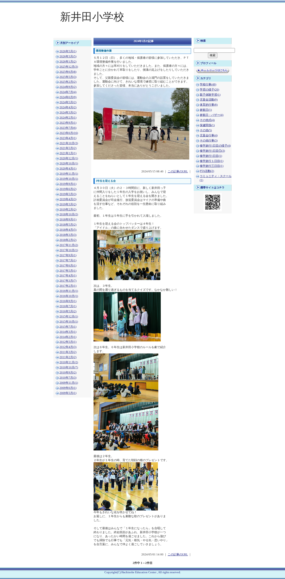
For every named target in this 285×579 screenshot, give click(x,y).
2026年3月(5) (67, 56)
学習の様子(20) (209, 89)
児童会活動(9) (209, 99)
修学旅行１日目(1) (211, 161)
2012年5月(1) (67, 341)
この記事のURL (178, 171)
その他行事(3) (209, 140)
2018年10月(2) (68, 214)
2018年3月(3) (67, 234)
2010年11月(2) (68, 362)
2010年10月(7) (68, 367)
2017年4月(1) (67, 275)
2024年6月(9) (67, 97)
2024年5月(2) (67, 102)
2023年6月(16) (68, 133)
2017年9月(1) (67, 255)
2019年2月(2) (67, 209)
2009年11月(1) (68, 382)
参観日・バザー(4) (211, 115)
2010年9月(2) (67, 372)
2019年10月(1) (68, 178)
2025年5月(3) (67, 77)
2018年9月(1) (67, 219)
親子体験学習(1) (210, 94)
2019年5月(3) (67, 194)
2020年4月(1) (67, 168)
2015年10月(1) (68, 321)
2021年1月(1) (67, 153)
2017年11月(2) (68, 245)
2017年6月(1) (67, 265)
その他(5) (206, 130)
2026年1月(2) (67, 61)
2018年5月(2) (67, 224)
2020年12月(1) (68, 158)
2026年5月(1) (67, 51)
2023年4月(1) (67, 138)
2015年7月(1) (67, 326)
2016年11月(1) (68, 291)
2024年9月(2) (67, 87)
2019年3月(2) (67, 204)
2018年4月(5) (67, 229)
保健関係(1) (207, 125)
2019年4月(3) (67, 199)
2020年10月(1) (68, 163)
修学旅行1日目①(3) (212, 150)
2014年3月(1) (67, 331)
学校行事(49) (208, 84)
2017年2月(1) (67, 285)
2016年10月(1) (68, 296)
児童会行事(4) (209, 135)
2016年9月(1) (67, 301)
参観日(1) (206, 109)
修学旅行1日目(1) (211, 155)
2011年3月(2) (67, 352)
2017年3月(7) (67, 280)
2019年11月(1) (68, 173)
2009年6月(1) (67, 387)
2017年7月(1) (67, 260)
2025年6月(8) (67, 71)
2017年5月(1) (67, 270)
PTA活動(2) (207, 171)
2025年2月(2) (67, 81)
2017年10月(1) (68, 250)
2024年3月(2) (67, 112)
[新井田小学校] (142, 34)
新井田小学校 (92, 17)
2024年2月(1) (67, 117)
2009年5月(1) (67, 393)
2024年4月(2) (67, 107)
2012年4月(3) (67, 347)
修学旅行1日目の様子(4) (215, 145)
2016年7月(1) (67, 306)
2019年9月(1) (67, 184)
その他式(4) (207, 120)
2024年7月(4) (67, 92)
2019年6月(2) (67, 189)
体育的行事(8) (209, 104)
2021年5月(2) (67, 148)
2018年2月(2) (67, 240)
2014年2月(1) (67, 337)
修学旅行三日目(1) (211, 165)
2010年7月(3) (67, 377)
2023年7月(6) (67, 127)
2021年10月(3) (68, 143)
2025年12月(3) (68, 66)
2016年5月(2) (67, 311)
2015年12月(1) (68, 316)
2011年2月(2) (67, 357)
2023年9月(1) (67, 122)
